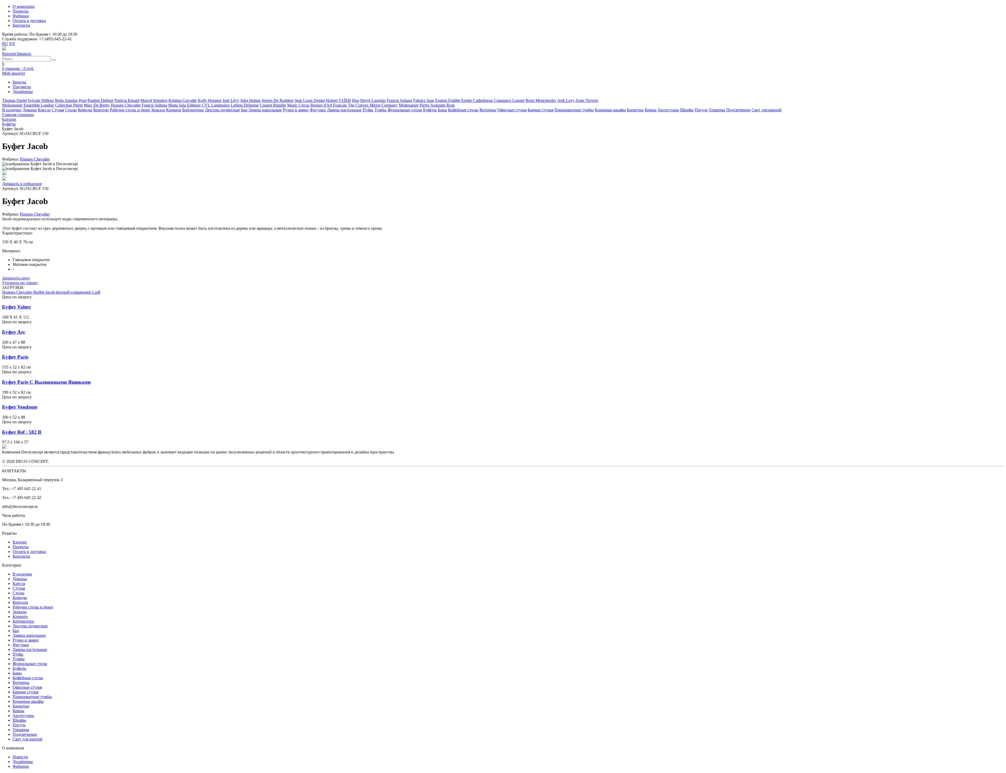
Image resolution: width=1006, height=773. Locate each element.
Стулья (58, 110)
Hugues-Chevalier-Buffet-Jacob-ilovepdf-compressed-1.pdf (51, 292)
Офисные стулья (512, 110)
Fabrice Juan (423, 100)
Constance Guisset (509, 100)
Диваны (30, 110)
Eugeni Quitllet (447, 100)
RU (5, 43)
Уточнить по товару (20, 283)
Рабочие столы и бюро (130, 110)
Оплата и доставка (29, 20)
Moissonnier (12, 105)
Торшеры (717, 110)
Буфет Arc (13, 332)
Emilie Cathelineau (477, 100)
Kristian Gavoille (182, 100)
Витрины (487, 110)
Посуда (701, 110)
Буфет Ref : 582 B (21, 432)
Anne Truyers (586, 100)
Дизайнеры (23, 761)
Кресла (44, 110)
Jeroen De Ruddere (278, 100)
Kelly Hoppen (209, 100)
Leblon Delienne (245, 105)
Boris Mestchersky (541, 100)
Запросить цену (16, 278)
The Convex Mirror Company (373, 105)
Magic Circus (298, 105)
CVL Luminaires (216, 105)
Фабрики (21, 16)
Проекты (21, 11)
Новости (20, 757)
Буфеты (430, 110)
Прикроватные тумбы (574, 110)
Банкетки (635, 110)
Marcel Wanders (153, 100)
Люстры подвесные (222, 110)
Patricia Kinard (126, 100)
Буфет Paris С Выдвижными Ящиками (46, 382)
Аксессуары (668, 110)
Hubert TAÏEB (338, 100)
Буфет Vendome (19, 407)
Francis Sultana (399, 100)
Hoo (355, 100)
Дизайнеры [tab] (23, 91)
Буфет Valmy (16, 307)
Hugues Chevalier (126, 105)
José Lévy (230, 100)
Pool (82, 100)
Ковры (651, 110)
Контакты (21, 25)
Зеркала (158, 110)
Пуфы (368, 110)
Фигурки (318, 110)
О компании (24, 6)
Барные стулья (540, 110)
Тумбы (380, 110)
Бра (244, 110)
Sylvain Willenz (41, 100)
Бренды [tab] (19, 82)
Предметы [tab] (22, 87)
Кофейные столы (463, 110)
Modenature (409, 105)
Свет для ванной (766, 110)
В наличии (11, 110)
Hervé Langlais (373, 100)
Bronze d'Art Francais (328, 105)
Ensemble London (39, 105)
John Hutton (250, 100)
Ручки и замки (296, 110)
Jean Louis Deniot (310, 100)
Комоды (85, 110)
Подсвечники (738, 110)
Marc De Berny (97, 105)
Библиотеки (193, 110)
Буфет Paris (15, 357)
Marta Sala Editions (184, 105)
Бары (442, 110)
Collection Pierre (69, 105)
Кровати (173, 110)
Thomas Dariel (14, 100)
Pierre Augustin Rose (437, 105)
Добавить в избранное (22, 184)
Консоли (101, 110)
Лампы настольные (344, 110)
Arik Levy (566, 100)
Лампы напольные (265, 110)
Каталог (20, 542)
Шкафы (687, 110)
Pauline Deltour (100, 100)
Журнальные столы (404, 110)
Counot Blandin (273, 105)
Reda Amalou (66, 100)
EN (12, 43)
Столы (71, 110)
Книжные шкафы (610, 110)
